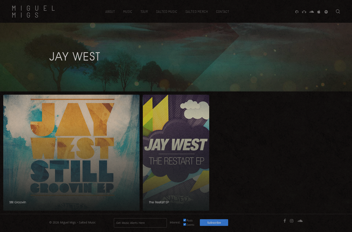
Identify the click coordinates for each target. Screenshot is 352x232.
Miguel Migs (35, 11)
